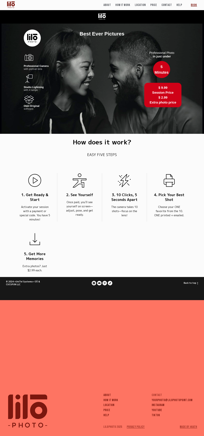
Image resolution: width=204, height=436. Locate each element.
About (107, 5)
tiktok (156, 415)
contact (167, 5)
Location (140, 5)
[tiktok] (110, 283)
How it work (122, 5)
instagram (158, 405)
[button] (194, 5)
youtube (157, 410)
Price (153, 5)
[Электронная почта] (99, 283)
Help (179, 5)
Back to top (190, 283)
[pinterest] (104, 283)
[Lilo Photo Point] (94, 283)
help (106, 415)
